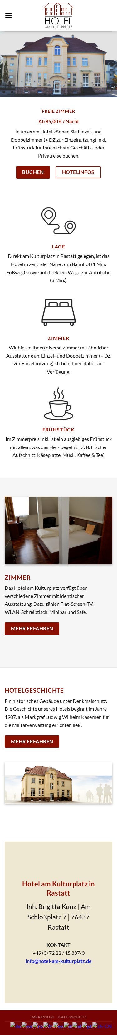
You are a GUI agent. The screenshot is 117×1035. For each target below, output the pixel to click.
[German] (16, 1025)
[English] (27, 1025)
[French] (48, 1025)
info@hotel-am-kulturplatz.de (59, 961)
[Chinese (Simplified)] (102, 1025)
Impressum (42, 1017)
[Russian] (38, 1025)
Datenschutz (72, 1017)
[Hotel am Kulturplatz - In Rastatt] (58, 15)
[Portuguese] (87, 1025)
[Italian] (68, 1025)
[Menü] (8, 15)
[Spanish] (58, 1025)
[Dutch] (77, 1025)
